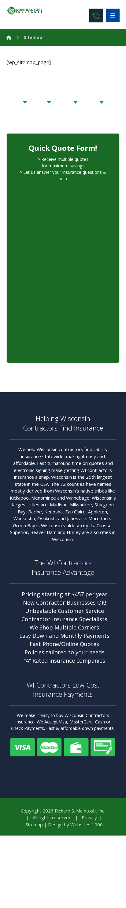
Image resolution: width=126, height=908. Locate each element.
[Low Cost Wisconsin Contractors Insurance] (24, 10)
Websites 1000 (86, 824)
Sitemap (34, 824)
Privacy (89, 817)
